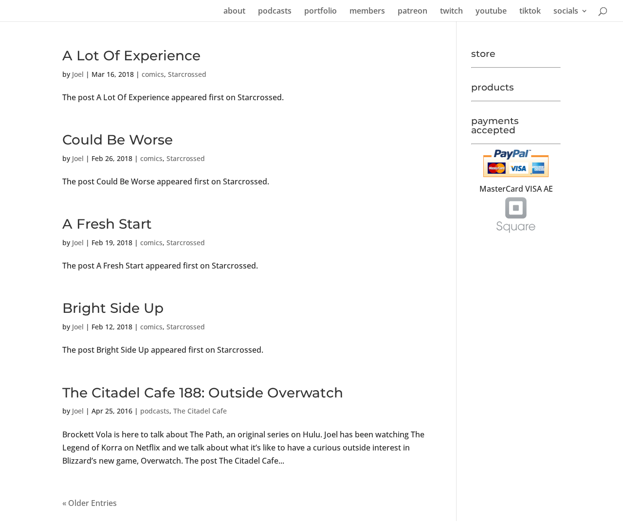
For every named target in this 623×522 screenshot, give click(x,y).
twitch (451, 11)
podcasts (275, 11)
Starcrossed (187, 74)
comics (153, 74)
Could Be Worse (117, 139)
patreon (412, 11)
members (367, 11)
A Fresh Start (107, 224)
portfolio (320, 11)
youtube (491, 11)
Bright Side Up (113, 308)
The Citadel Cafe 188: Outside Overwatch (202, 392)
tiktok (530, 11)
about (234, 11)
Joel (78, 74)
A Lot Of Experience (131, 55)
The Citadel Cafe (200, 410)
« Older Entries (89, 503)
